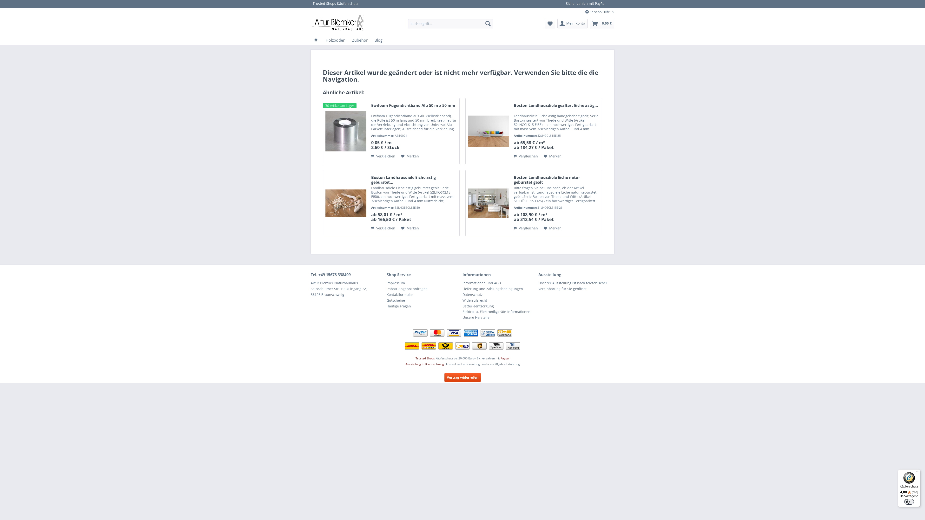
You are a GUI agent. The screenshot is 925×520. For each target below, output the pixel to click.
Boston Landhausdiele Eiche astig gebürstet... (403, 180)
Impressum (396, 283)
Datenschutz (472, 294)
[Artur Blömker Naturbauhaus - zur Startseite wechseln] (337, 22)
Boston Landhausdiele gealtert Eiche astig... (556, 105)
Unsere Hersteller (476, 317)
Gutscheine (396, 300)
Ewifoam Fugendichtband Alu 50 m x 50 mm (413, 105)
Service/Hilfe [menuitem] (600, 12)
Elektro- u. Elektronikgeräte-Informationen (496, 311)
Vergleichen (385, 156)
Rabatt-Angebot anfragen (407, 288)
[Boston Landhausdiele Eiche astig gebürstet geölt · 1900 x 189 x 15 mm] (345, 203)
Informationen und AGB (481, 283)
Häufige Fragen (399, 306)
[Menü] (917, 472)
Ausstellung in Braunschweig (424, 364)
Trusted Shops (425, 358)
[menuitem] (450, 23)
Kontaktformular (400, 294)
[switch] (909, 502)
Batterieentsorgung (478, 306)
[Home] (316, 40)
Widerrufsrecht (474, 300)
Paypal (505, 358)
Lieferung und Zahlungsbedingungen (492, 288)
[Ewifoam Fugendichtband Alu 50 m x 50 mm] (345, 131)
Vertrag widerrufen (462, 377)
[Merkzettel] (550, 23)
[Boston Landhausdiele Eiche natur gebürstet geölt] (488, 203)
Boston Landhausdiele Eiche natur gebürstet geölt (547, 180)
